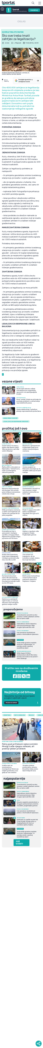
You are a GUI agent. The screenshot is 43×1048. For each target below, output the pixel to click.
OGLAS (21, 21)
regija (31, 715)
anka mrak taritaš (10, 418)
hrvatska (7, 715)
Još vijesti (19, 842)
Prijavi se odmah (11, 702)
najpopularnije (14, 778)
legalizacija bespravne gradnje (15, 421)
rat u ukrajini (19, 715)
